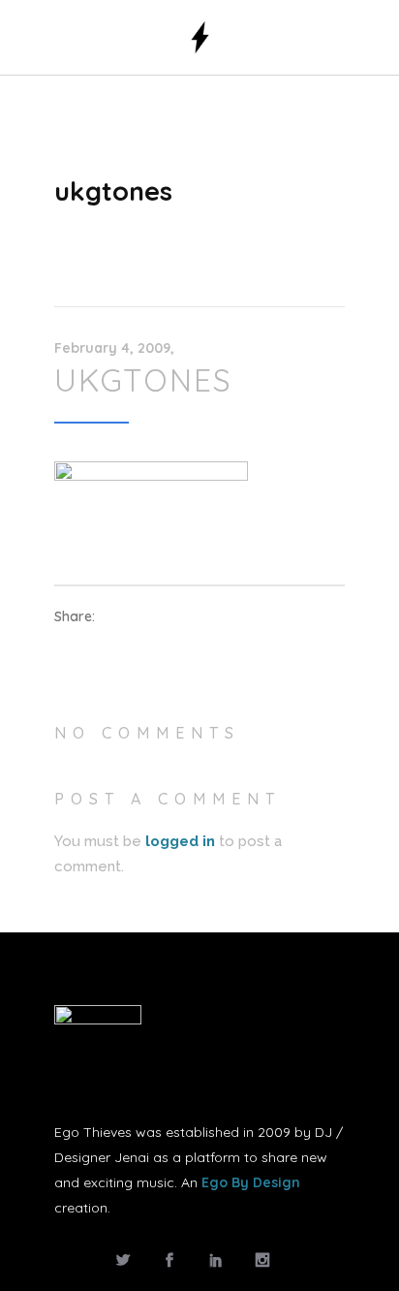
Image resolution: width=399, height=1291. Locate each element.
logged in (180, 841)
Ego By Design (250, 1182)
